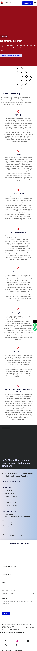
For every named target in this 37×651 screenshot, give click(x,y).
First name (5, 550)
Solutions (4, 36)
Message (4, 598)
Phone (3, 582)
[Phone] (35, 329)
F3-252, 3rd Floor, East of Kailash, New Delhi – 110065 (18, 628)
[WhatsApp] (35, 325)
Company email (6, 574)
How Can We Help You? (8, 590)
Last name (5, 558)
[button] (35, 3)
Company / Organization (9, 566)
